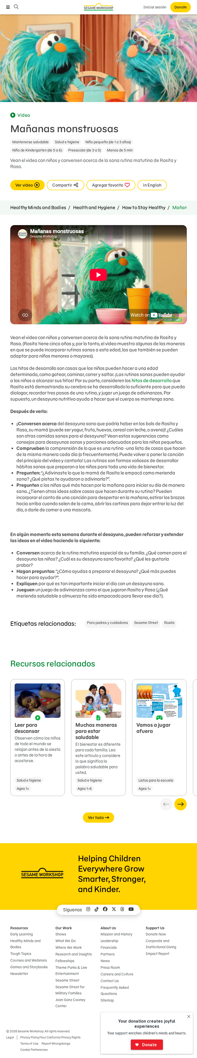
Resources (19, 928)
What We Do (65, 941)
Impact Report (157, 953)
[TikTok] (97, 910)
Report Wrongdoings (56, 1043)
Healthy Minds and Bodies (38, 207)
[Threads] (122, 910)
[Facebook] (105, 910)
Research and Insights (73, 954)
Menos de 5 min (120, 150)
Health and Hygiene (94, 207)
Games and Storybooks (29, 967)
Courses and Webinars (28, 960)
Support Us (155, 928)
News (105, 961)
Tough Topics (20, 953)
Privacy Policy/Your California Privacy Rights (50, 1037)
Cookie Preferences (34, 1050)
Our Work (63, 928)
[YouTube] (131, 910)
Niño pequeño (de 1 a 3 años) (108, 142)
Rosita (169, 622)
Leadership (109, 941)
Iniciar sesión (154, 7)
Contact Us (110, 981)
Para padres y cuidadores (107, 622)
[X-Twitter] (114, 910)
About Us (108, 928)
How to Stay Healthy (143, 207)
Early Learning (21, 934)
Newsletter (19, 973)
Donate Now (156, 934)
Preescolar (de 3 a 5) (84, 150)
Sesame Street (146, 622)
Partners (108, 954)
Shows (60, 934)
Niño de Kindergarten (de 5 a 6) (37, 150)
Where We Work (68, 947)
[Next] (180, 804)
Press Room (110, 967)
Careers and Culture (117, 974)
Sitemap (107, 1000)
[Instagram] (88, 910)
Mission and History (116, 934)
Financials (109, 947)
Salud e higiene (67, 142)
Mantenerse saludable (30, 142)
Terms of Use (29, 1043)
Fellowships (64, 961)
